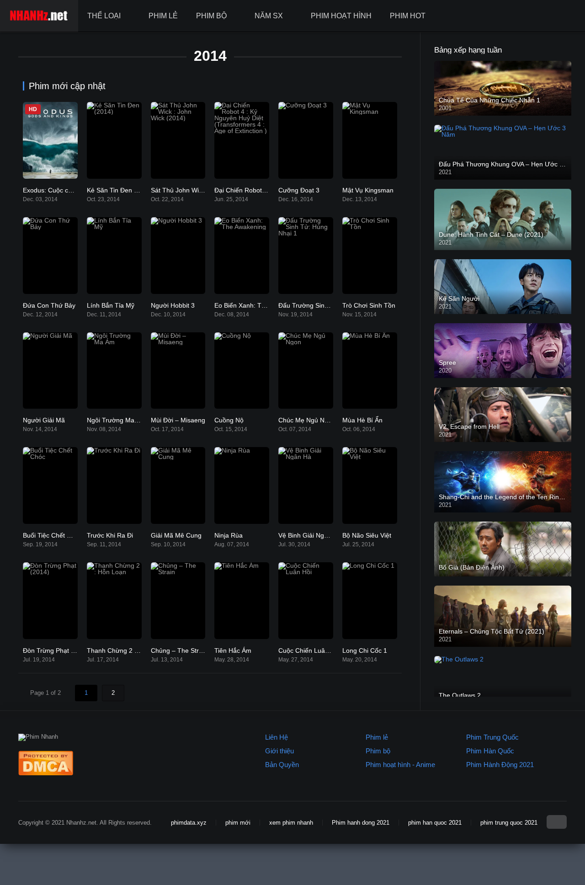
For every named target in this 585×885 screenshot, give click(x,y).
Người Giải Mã (44, 420)
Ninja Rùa (228, 535)
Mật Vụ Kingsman (368, 190)
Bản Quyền (282, 764)
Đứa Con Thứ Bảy (49, 305)
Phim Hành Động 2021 (500, 764)
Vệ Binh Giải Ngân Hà (309, 535)
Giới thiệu (279, 751)
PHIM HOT (407, 16)
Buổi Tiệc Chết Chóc (52, 535)
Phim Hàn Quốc (490, 751)
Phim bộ (378, 751)
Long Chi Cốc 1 (364, 650)
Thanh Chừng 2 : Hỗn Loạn (126, 650)
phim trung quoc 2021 (508, 822)
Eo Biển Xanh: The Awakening (258, 305)
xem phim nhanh (291, 822)
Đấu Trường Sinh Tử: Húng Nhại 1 (328, 305)
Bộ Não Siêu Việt (366, 535)
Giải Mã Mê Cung (176, 535)
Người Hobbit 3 (173, 305)
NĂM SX (269, 16)
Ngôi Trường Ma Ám (116, 420)
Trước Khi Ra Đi (110, 535)
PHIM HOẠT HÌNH (341, 16)
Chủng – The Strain (179, 650)
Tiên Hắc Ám (232, 650)
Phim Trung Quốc (492, 737)
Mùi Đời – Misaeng (178, 420)
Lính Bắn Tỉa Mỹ (110, 305)
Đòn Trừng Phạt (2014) (56, 650)
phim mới (237, 822)
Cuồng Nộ (229, 420)
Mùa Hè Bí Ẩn (362, 420)
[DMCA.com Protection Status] (45, 773)
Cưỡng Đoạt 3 (298, 190)
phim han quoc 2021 (435, 822)
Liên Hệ (276, 737)
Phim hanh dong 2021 (360, 822)
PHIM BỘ (211, 16)
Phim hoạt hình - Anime (400, 764)
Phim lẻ (377, 737)
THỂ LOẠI (104, 16)
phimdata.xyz (189, 822)
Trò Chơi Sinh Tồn (368, 305)
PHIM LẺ (163, 16)
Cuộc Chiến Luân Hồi (309, 650)
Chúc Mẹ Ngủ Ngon (306, 420)
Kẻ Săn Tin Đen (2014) (120, 190)
